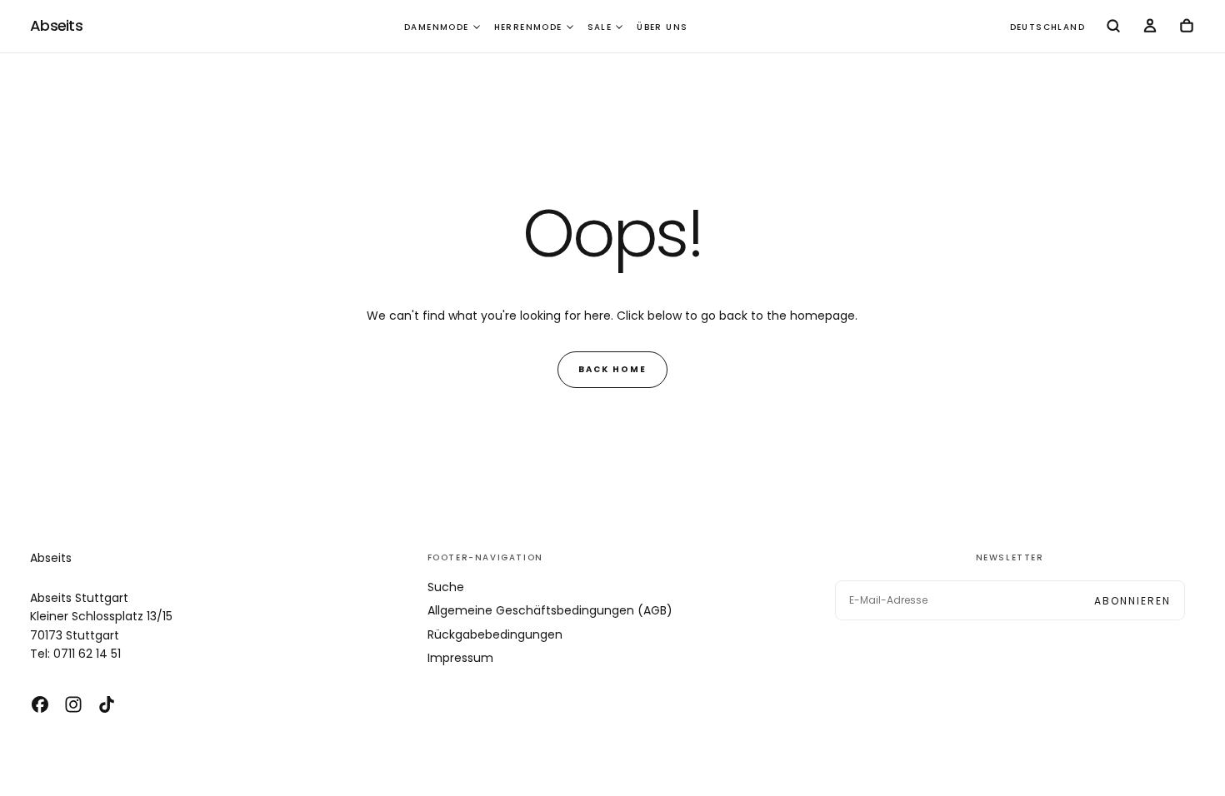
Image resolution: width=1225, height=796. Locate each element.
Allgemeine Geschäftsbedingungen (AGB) (550, 610)
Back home (612, 369)
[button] (1047, 27)
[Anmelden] (1150, 27)
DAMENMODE (436, 27)
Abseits (51, 558)
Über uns (662, 27)
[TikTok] (107, 704)
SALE (600, 27)
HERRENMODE (528, 27)
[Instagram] (73, 704)
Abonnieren (1132, 601)
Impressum (460, 657)
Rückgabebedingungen (495, 634)
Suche (446, 587)
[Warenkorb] (1186, 27)
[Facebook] (40, 704)
